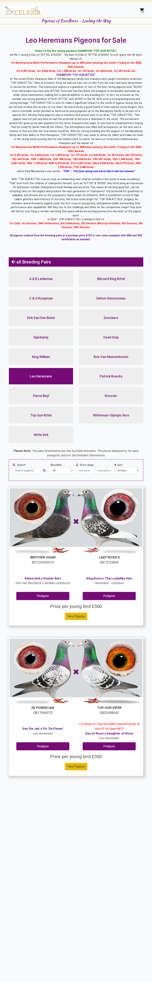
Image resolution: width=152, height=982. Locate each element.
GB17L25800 (109, 559)
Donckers (111, 318)
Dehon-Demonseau (110, 298)
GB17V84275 (43, 710)
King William (41, 357)
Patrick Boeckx (111, 376)
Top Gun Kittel (41, 415)
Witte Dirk (41, 435)
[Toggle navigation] (142, 12)
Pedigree (43, 596)
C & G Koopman (41, 298)
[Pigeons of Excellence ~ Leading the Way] (23, 10)
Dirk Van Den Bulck (41, 318)
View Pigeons (76, 616)
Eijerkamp (41, 337)
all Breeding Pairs (33, 262)
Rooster (111, 396)
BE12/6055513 (43, 559)
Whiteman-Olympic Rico (111, 415)
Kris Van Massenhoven (111, 357)
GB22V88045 (109, 710)
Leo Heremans (41, 376)
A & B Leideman (41, 279)
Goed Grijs (111, 337)
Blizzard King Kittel (111, 279)
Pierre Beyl (41, 396)
